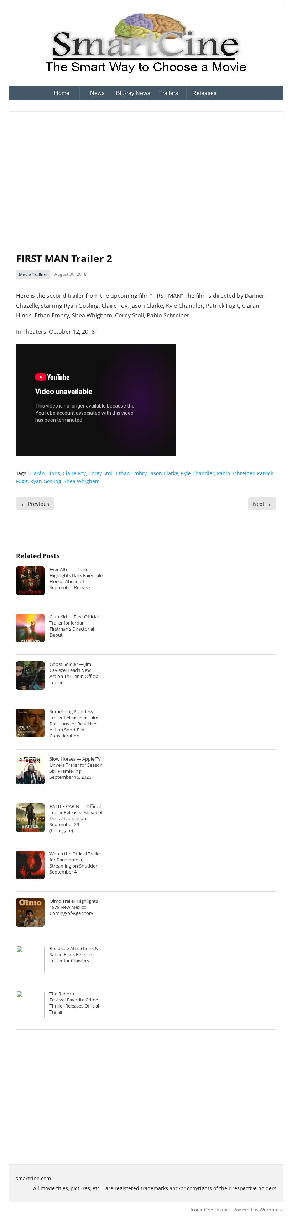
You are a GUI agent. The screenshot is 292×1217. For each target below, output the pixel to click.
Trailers (168, 93)
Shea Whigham (82, 481)
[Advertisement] (146, 172)
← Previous (35, 503)
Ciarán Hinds (44, 473)
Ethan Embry (131, 473)
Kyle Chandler (197, 473)
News (97, 93)
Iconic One (202, 1209)
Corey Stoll (101, 473)
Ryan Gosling (45, 481)
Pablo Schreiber (236, 473)
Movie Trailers (33, 274)
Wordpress (271, 1209)
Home (61, 93)
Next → (262, 503)
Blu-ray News (133, 93)
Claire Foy (74, 473)
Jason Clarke (163, 473)
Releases (204, 93)
